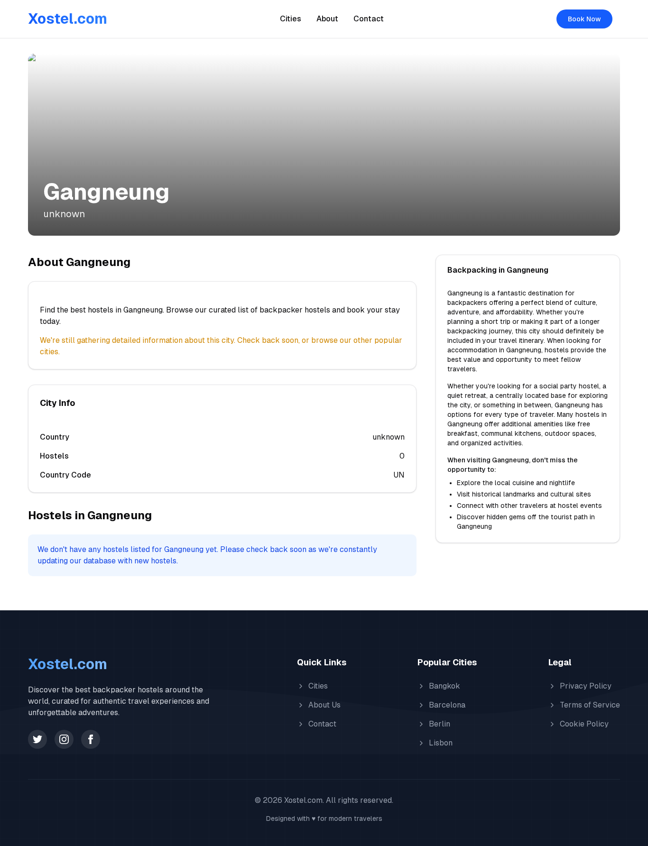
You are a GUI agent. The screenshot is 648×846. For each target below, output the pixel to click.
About (327, 18)
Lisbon (441, 742)
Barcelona (447, 704)
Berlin (439, 723)
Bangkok (444, 685)
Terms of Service (590, 704)
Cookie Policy (584, 723)
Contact (368, 18)
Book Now (584, 19)
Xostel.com (67, 18)
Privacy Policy (585, 685)
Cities (290, 18)
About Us (324, 704)
